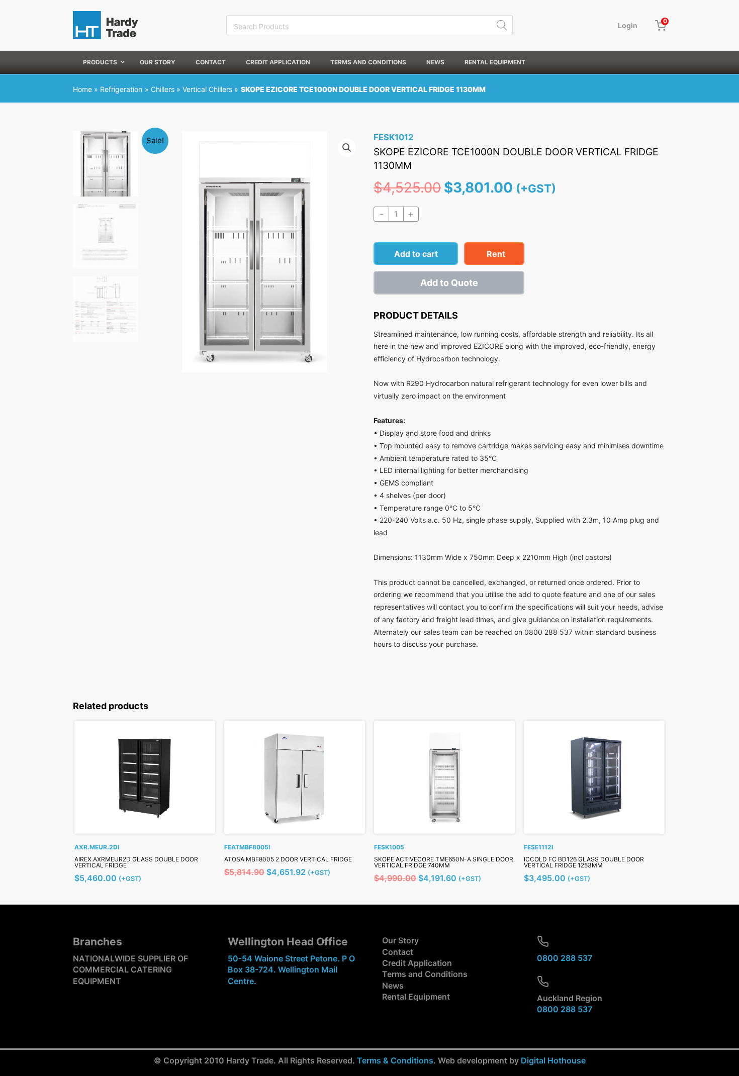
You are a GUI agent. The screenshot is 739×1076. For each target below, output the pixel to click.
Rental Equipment (416, 997)
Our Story (400, 940)
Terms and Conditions (425, 974)
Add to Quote (449, 282)
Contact (397, 952)
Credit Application (417, 963)
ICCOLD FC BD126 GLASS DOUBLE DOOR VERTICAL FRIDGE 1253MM (584, 862)
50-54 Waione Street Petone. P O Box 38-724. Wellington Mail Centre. (291, 969)
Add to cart (416, 254)
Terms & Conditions (395, 1060)
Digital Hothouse (553, 1060)
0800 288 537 (564, 958)
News (393, 986)
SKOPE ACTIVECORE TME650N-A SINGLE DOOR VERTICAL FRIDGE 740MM (443, 862)
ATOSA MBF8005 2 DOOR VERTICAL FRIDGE (288, 859)
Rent (496, 254)
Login (627, 25)
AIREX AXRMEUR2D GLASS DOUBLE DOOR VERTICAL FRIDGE (136, 862)
